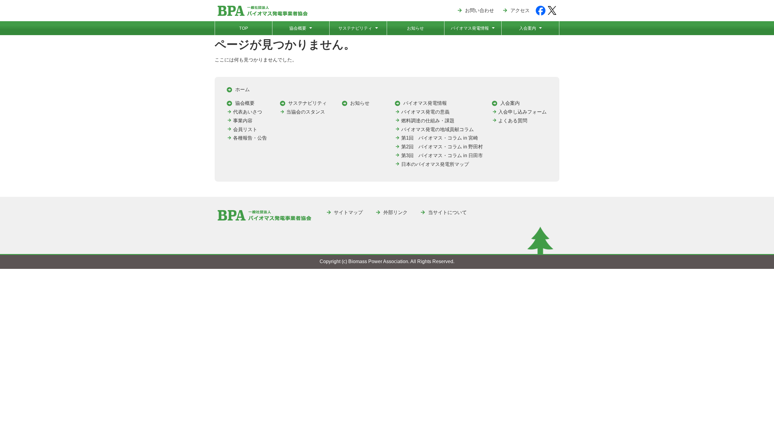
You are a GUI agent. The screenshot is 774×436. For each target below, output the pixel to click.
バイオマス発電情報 (470, 28)
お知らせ (415, 28)
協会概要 (297, 28)
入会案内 (527, 28)
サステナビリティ (355, 28)
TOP (243, 28)
